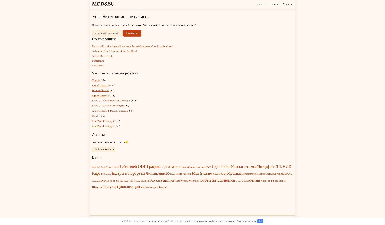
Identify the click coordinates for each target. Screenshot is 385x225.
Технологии (251, 180)
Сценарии (226, 180)
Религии (145, 181)
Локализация (156, 174)
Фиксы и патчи (278, 181)
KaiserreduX (98, 66)
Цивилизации (128, 187)
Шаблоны (152, 188)
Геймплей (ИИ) (133, 167)
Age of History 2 (100, 85)
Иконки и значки (244, 167)
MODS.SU (103, 4)
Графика (154, 167)
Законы (185, 167)
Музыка (234, 174)
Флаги (97, 187)
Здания (200, 167)
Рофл (177, 181)
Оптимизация (97, 181)
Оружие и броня (110, 181)
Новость (286, 174)
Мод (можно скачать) (209, 174)
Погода (137, 181)
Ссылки (96, 80)
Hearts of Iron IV (100, 90)
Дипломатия (171, 167)
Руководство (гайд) (189, 181)
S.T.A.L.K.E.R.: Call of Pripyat (107, 106)
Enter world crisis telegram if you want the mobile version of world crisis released (132, 46)
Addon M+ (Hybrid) (102, 56)
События (207, 180)
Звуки (192, 167)
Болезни (96, 167)
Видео (103, 167)
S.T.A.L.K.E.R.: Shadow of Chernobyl (111, 101)
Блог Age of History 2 (103, 121)
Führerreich (98, 61)
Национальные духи (268, 174)
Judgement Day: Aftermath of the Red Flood (114, 51)
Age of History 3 (100, 96)
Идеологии (221, 167)
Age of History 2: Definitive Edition (110, 111)
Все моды (271, 4)
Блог (259, 4)
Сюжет (238, 181)
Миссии (187, 174)
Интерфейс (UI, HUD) (275, 167)
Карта (97, 173)
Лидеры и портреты (127, 173)
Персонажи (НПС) (126, 181)
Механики (174, 174)
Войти (288, 4)
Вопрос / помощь (112, 167)
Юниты (161, 187)
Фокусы (109, 187)
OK (260, 221)
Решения (167, 180)
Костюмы (106, 174)
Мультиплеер (248, 174)
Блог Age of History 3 (103, 126)
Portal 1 (96, 116)
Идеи (208, 167)
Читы (144, 187)
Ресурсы (155, 181)
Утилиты (265, 181)
